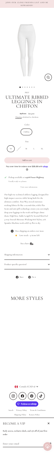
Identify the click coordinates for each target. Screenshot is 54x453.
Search (10, 410)
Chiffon (26, 132)
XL (42, 149)
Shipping (18, 117)
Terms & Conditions (38, 410)
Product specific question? (15, 264)
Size (27, 141)
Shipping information (13, 254)
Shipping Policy (20, 415)
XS (11, 149)
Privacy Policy (21, 410)
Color (27, 124)
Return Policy (34, 415)
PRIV (27, 92)
